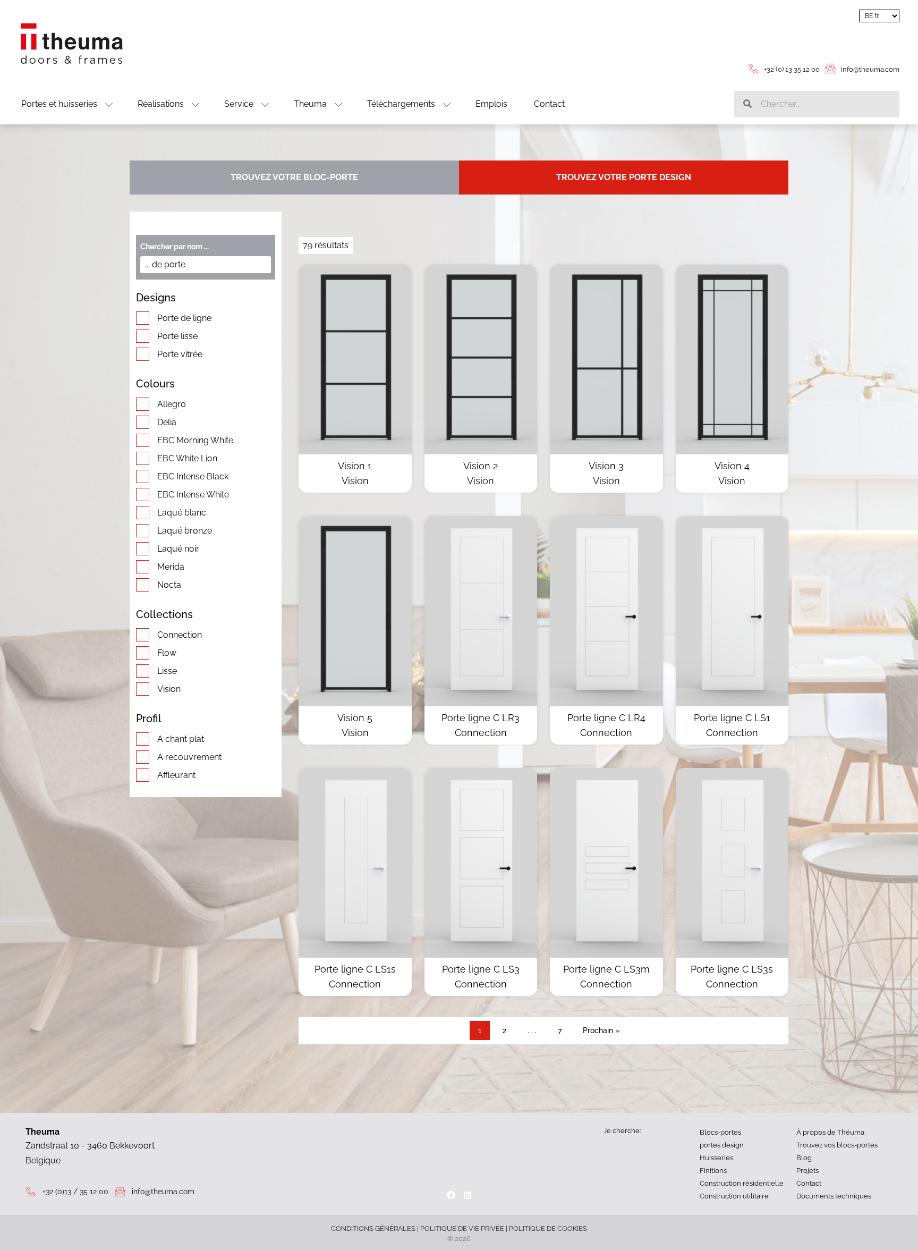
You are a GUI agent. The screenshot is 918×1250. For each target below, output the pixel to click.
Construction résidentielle (742, 1183)
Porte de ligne (184, 318)
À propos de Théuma (830, 1132)
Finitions (713, 1171)
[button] (841, 37)
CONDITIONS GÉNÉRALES (373, 1228)
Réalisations (161, 104)
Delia (166, 422)
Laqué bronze (184, 531)
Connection (179, 635)
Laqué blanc (181, 513)
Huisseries (716, 1158)
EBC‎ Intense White (193, 494)
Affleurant (176, 775)
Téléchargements (401, 104)
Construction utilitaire (734, 1196)
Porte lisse (177, 336)
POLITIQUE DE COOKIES (548, 1228)
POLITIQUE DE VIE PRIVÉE (462, 1228)
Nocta (169, 585)
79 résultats (325, 245)
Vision (169, 689)
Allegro (171, 404)
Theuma (310, 104)
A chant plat (180, 739)
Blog (804, 1158)
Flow (166, 653)
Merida (170, 567)
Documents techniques (833, 1196)
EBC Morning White (195, 440)
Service (238, 104)
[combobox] (205, 264)
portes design (722, 1145)
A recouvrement (189, 757)
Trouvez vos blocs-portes (837, 1145)
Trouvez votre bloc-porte (294, 177)
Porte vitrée (179, 354)
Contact (549, 104)
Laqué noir (178, 549)
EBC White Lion (187, 458)
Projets (807, 1171)
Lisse (167, 671)
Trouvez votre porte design (623, 177)
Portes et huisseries (59, 104)
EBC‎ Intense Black (192, 476)
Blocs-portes (720, 1132)
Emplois (491, 104)
